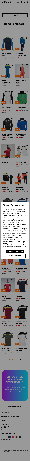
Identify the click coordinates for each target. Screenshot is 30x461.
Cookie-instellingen (15, 255)
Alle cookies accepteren (15, 251)
